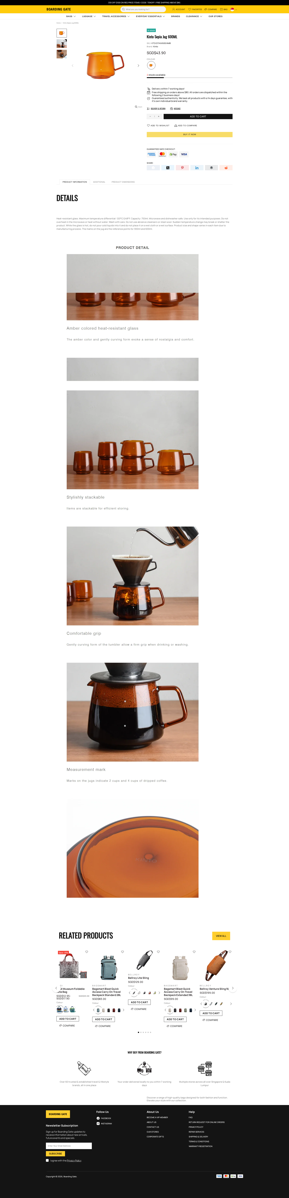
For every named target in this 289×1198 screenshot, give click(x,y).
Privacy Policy (74, 1160)
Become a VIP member (157, 1117)
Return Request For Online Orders (207, 1122)
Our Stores (153, 1132)
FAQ (191, 1117)
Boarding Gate (59, 9)
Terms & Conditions (199, 1141)
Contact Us (153, 1127)
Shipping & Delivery (198, 1136)
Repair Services (196, 1132)
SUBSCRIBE (55, 1153)
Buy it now (189, 134)
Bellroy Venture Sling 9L (214, 988)
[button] (60, 988)
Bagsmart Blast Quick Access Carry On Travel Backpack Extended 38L (178, 992)
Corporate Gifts (155, 1136)
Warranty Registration (200, 1146)
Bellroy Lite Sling (138, 977)
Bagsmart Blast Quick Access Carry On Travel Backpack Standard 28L (106, 992)
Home (58, 23)
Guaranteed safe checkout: (161, 149)
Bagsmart (99, 985)
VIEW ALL (221, 936)
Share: (150, 163)
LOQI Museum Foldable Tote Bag (70, 990)
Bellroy (134, 974)
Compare (69, 1025)
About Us (151, 1122)
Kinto (155, 46)
